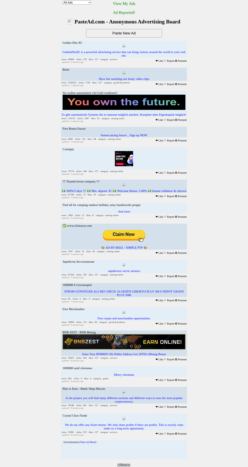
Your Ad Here (87, 442)
